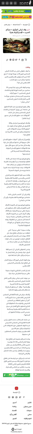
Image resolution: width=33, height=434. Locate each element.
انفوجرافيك (28, 418)
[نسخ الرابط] (7, 60)
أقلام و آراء (13, 414)
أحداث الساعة (16, 24)
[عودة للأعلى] (16, 388)
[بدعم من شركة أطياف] (16, 429)
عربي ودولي (28, 406)
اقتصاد (14, 410)
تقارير (30, 402)
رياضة (14, 406)
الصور (14, 418)
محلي (30, 414)
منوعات (29, 410)
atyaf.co (20, 431)
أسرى (14, 402)
